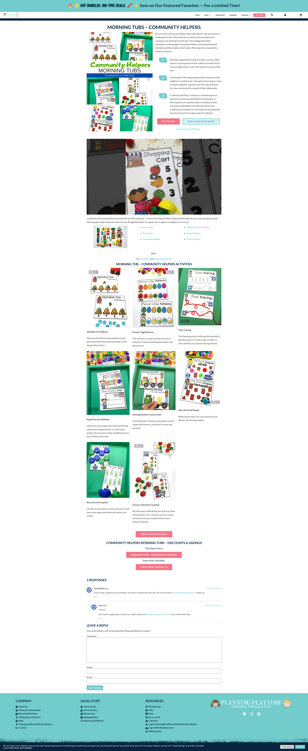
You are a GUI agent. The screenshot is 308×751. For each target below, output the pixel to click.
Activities (168, 121)
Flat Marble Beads (151, 239)
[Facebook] (244, 714)
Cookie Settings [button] (287, 747)
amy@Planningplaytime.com (158, 614)
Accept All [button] (300, 747)
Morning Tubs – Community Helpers (154, 555)
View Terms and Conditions (21, 748)
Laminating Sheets (163, 258)
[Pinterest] (258, 714)
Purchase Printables (201, 121)
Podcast (245, 15)
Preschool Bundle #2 (154, 567)
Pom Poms (148, 233)
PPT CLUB (259, 15)
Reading (233, 15)
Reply (95, 596)
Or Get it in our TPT (185, 129)
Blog (198, 15)
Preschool (220, 15)
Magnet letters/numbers (198, 227)
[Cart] (300, 15)
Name (90, 667)
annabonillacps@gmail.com (184, 592)
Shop (206, 15)
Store (197, 129)
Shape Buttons (194, 233)
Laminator (145, 258)
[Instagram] (251, 714)
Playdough (148, 227)
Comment (92, 636)
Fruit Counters (193, 239)
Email (90, 677)
